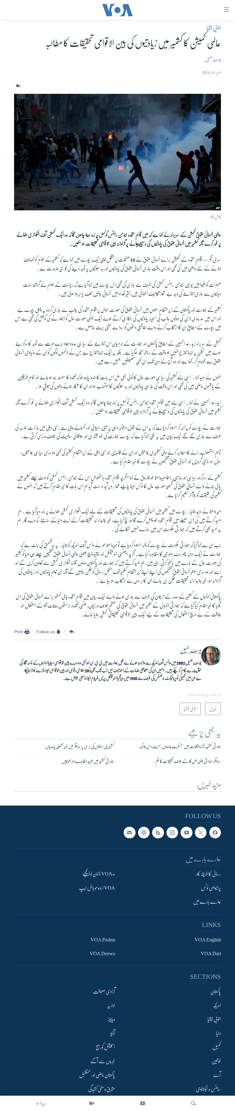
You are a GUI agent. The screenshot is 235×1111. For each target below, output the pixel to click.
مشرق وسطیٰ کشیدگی (101, 1089)
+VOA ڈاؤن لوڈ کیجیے (98, 874)
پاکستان (216, 992)
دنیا (218, 1033)
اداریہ (111, 1005)
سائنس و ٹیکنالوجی (208, 1089)
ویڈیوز (111, 1019)
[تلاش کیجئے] (193, 1103)
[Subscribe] (129, 832)
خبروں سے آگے (102, 1061)
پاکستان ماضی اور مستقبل (97, 1075)
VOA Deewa (102, 954)
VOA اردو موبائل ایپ (97, 888)
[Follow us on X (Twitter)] (201, 832)
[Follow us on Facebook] (215, 832)
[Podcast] (144, 832)
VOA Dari (211, 954)
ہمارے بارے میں (207, 902)
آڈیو (112, 1033)
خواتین (216, 1061)
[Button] (17, 86)
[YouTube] (142, 1103)
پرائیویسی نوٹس (211, 888)
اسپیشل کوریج (105, 1047)
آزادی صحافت (104, 992)
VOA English (208, 940)
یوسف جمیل (213, 59)
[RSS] (158, 832)
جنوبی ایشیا (214, 27)
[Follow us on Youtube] (186, 832)
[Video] (92, 1103)
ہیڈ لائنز (41, 1103)
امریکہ (217, 1005)
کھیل (217, 1047)
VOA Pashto (103, 940)
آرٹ (217, 1075)
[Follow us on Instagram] (172, 832)
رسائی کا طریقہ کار (208, 874)
